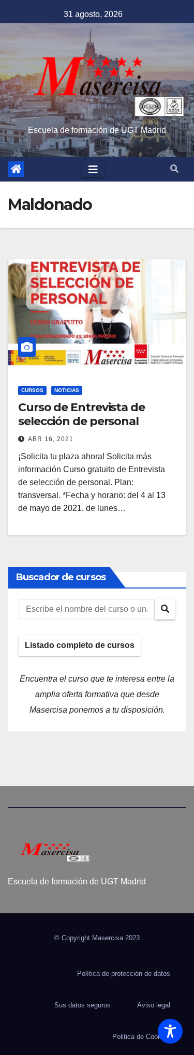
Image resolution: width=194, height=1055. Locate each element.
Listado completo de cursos (80, 645)
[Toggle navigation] (93, 169)
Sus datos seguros (82, 1005)
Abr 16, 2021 (50, 439)
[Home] (16, 169)
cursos (32, 390)
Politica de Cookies (141, 1037)
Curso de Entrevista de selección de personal (81, 414)
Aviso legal (153, 1005)
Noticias (66, 390)
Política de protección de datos (123, 973)
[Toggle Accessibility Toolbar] (170, 1031)
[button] (174, 169)
